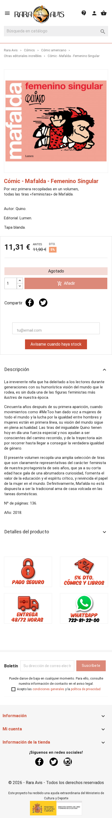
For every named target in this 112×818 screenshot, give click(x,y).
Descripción (56, 370)
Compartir (29, 302)
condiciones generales (48, 689)
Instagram (68, 762)
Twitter (53, 762)
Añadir (66, 283)
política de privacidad (86, 689)
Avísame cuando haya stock (56, 344)
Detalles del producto (56, 532)
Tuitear (43, 302)
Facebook (39, 762)
